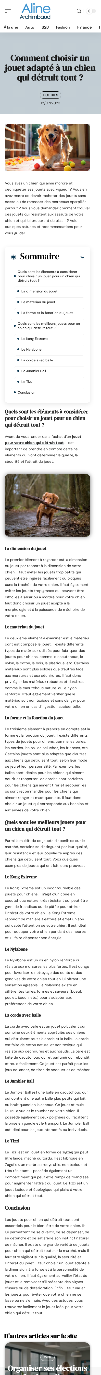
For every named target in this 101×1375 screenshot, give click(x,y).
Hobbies (50, 95)
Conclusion (26, 392)
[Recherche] (79, 11)
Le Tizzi (27, 381)
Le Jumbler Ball (33, 371)
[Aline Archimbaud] (35, 11)
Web (47, 1357)
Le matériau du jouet (38, 302)
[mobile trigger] (9, 11)
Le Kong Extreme (34, 338)
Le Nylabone (31, 349)
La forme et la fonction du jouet (47, 313)
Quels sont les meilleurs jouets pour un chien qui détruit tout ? (49, 325)
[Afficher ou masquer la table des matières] (71, 257)
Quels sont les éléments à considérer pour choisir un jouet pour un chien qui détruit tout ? (49, 276)
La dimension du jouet (39, 291)
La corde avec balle (37, 360)
